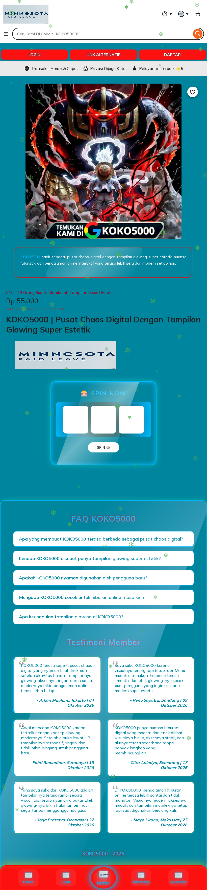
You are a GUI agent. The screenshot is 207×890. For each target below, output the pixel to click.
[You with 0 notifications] (183, 14)
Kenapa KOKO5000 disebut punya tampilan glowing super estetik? (90, 558)
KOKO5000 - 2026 (103, 854)
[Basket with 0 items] (198, 14)
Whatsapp (141, 882)
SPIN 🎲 (103, 447)
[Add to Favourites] (192, 92)
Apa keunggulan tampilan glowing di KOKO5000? (71, 617)
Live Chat (178, 882)
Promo (28, 882)
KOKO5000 (30, 257)
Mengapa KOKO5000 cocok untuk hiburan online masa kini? (82, 597)
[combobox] (102, 34)
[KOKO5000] (25, 25)
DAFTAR (172, 54)
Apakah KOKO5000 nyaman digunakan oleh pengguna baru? (83, 578)
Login (66, 882)
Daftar (103, 882)
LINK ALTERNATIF (103, 54)
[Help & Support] (167, 14)
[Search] (198, 34)
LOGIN (35, 54)
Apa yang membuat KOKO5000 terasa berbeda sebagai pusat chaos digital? (101, 539)
